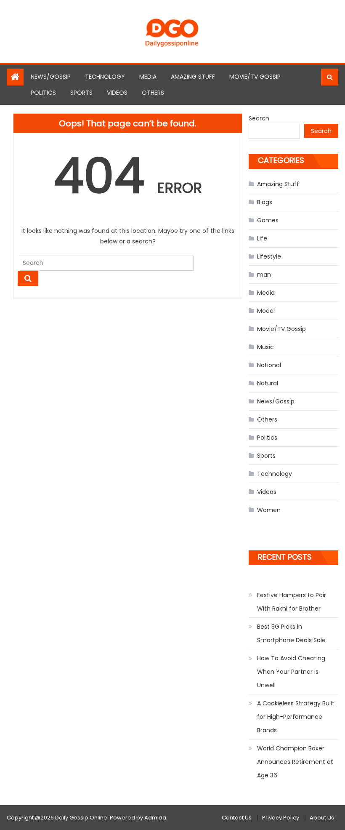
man (264, 274)
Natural (267, 383)
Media (148, 76)
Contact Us (237, 818)
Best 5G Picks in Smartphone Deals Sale (291, 633)
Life (262, 238)
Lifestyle (269, 256)
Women (269, 510)
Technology (105, 76)
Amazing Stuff (193, 76)
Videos (117, 92)
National (269, 365)
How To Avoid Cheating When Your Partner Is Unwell (291, 671)
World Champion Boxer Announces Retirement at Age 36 (295, 761)
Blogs (264, 202)
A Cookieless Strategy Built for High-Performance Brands (295, 716)
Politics (43, 92)
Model (266, 311)
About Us (322, 818)
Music (265, 347)
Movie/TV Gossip (255, 76)
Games (268, 220)
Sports (81, 92)
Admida (155, 818)
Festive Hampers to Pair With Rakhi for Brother (291, 602)
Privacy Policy (280, 818)
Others (153, 92)
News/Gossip (51, 76)
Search (259, 118)
